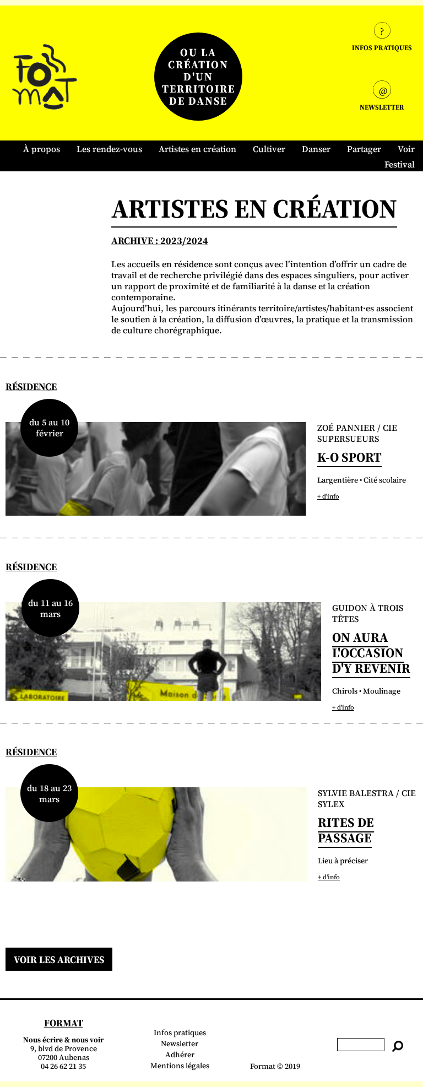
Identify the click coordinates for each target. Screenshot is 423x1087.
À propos (41, 149)
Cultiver (269, 149)
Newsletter (179, 1043)
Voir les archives (59, 959)
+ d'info (328, 496)
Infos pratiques (180, 1032)
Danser (316, 149)
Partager (364, 149)
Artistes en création (197, 149)
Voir (406, 149)
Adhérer (179, 1054)
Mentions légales (179, 1065)
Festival (399, 164)
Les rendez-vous (109, 149)
